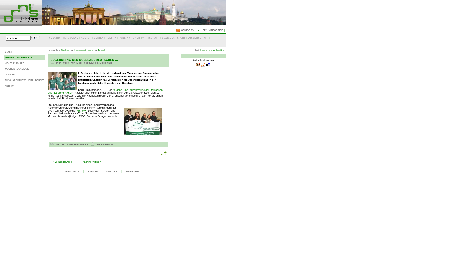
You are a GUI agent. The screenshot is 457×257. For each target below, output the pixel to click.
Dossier (10, 74)
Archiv (9, 86)
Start (8, 52)
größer (220, 50)
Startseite (66, 50)
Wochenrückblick (17, 69)
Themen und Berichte (18, 57)
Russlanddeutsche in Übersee (24, 80)
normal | (213, 50)
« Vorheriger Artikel (63, 161)
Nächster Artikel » (92, 161)
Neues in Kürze (14, 63)
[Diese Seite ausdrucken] (103, 145)
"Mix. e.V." (81, 110)
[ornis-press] (21, 24)
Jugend (101, 50)
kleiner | (204, 50)
